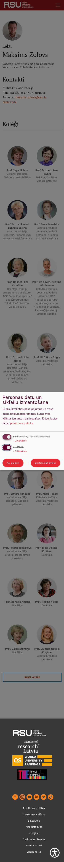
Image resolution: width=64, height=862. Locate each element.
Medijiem (33, 833)
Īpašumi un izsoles (34, 839)
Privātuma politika (34, 808)
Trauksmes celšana (34, 814)
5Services (20, 451)
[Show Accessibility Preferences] (54, 852)
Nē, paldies (13, 463)
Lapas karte (34, 851)
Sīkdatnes (34, 820)
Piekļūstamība (33, 827)
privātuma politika (21, 423)
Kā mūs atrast (34, 845)
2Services (20, 440)
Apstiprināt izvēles (45, 463)
